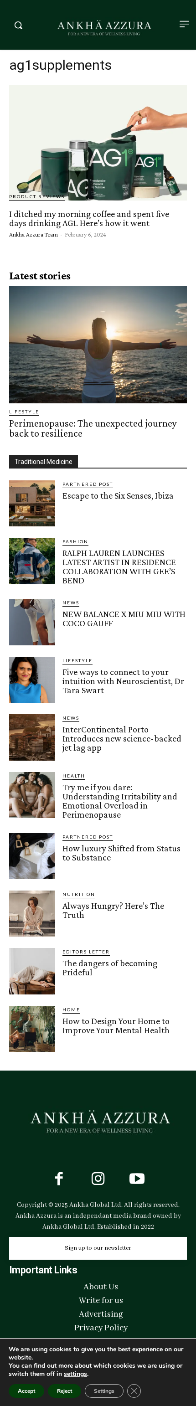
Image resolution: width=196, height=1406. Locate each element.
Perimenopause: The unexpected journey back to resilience (93, 428)
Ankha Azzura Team (33, 234)
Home (71, 1009)
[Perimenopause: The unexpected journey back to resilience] (98, 344)
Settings (104, 1391)
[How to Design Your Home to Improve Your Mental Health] (32, 1029)
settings (75, 1374)
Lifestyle (24, 411)
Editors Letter (86, 951)
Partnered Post (87, 484)
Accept (26, 1391)
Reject (64, 1391)
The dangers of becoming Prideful (109, 967)
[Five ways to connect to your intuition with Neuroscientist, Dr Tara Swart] (32, 680)
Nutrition (78, 894)
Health (73, 775)
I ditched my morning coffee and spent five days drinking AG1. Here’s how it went (89, 218)
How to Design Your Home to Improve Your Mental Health (116, 1025)
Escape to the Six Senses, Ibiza (118, 495)
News (70, 602)
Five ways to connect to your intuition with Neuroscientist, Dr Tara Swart (123, 681)
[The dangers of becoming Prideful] (32, 971)
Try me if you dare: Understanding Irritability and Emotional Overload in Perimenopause (119, 800)
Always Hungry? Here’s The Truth (113, 910)
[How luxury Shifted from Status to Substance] (32, 856)
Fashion (75, 541)
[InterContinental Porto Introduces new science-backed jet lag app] (32, 737)
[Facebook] (58, 1180)
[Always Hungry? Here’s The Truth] (32, 914)
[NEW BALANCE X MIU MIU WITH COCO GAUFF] (32, 622)
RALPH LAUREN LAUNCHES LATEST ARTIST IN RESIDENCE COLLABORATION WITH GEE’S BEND (119, 566)
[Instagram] (98, 1180)
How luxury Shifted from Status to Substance (121, 852)
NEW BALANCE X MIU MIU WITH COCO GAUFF (124, 618)
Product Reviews (37, 196)
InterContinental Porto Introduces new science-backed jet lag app (121, 738)
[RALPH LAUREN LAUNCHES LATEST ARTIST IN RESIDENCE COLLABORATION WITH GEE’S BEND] (32, 561)
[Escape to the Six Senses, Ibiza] (32, 503)
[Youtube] (137, 1180)
